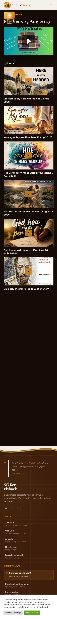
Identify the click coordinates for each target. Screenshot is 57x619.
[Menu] (42, 5)
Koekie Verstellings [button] (13, 612)
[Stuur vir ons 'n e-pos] (18, 508)
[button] (9, 18)
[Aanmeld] (50, 5)
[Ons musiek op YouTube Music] (12, 508)
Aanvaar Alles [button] (32, 612)
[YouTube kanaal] (6, 508)
